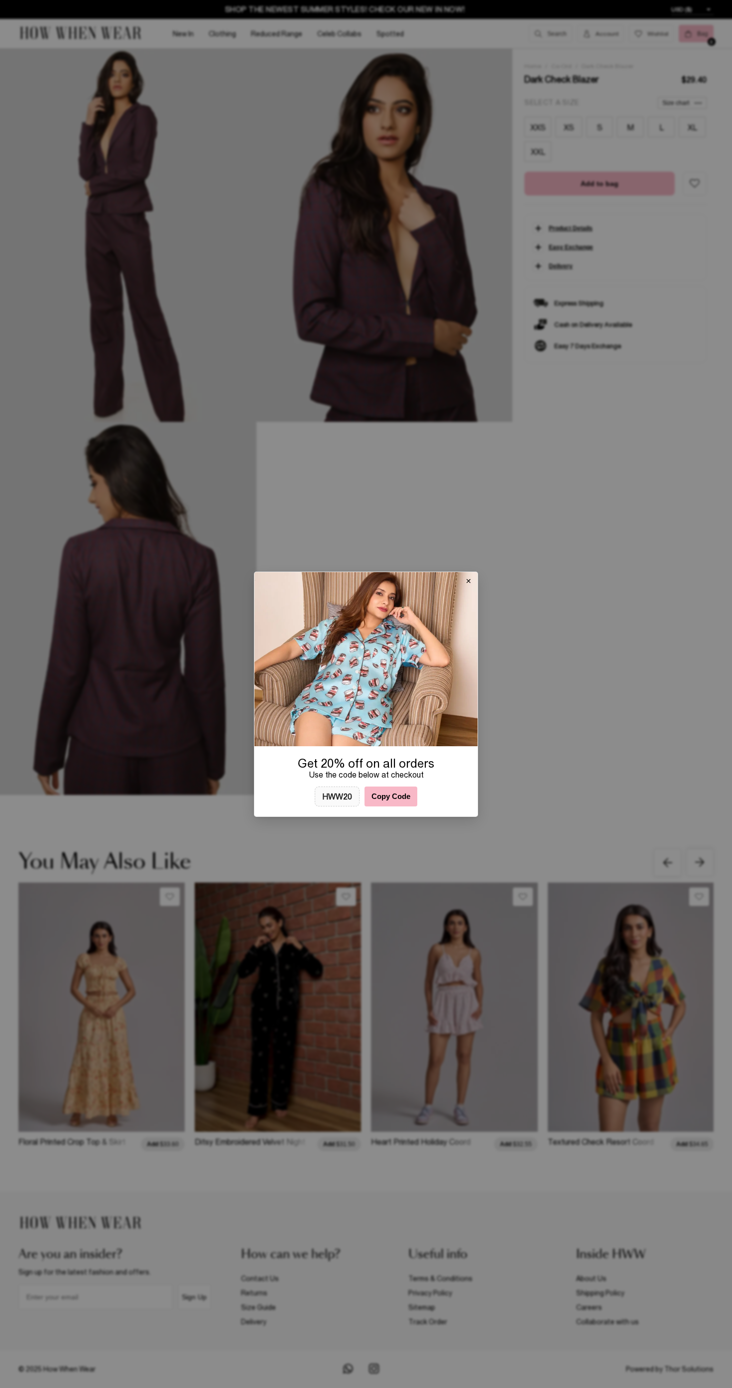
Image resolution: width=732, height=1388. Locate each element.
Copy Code (390, 796)
